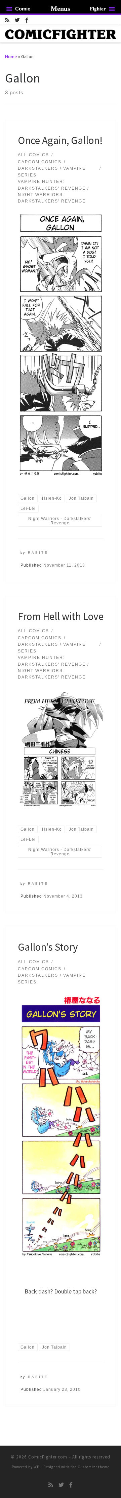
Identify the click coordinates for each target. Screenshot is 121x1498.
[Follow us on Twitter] (17, 20)
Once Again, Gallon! (60, 140)
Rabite (38, 552)
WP (36, 1467)
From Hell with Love (61, 616)
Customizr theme (94, 1467)
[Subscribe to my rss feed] (7, 20)
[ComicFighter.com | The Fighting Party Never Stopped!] (60, 33)
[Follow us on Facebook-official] (26, 20)
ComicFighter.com (47, 1457)
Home (11, 56)
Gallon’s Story (48, 946)
